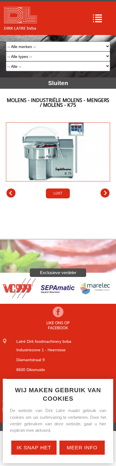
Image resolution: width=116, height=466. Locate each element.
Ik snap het (34, 447)
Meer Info (82, 447)
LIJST (57, 193)
